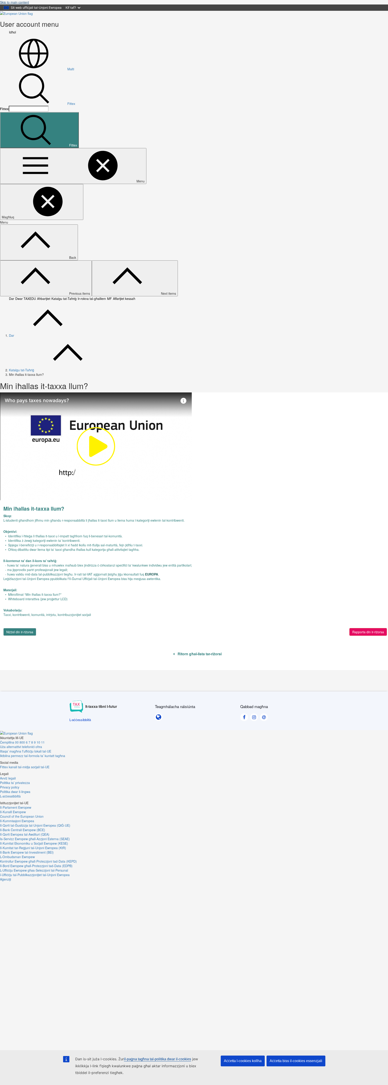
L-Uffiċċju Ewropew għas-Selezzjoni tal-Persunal (34, 870)
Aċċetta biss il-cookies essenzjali (296, 1061)
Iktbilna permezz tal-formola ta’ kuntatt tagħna (32, 755)
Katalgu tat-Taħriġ (64, 298)
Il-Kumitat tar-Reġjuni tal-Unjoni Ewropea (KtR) (33, 848)
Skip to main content (14, 2)
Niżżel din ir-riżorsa (19, 632)
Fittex (71, 103)
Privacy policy (9, 787)
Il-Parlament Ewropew (15, 807)
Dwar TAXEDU (25, 298)
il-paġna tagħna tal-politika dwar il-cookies (157, 1059)
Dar (11, 298)
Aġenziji (5, 879)
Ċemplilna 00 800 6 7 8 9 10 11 (22, 742)
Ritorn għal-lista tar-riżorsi (199, 653)
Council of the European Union (22, 816)
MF (109, 298)
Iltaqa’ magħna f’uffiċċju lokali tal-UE (25, 751)
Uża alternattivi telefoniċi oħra (21, 746)
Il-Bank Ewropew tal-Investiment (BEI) (27, 852)
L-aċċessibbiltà (10, 796)
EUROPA (151, 574)
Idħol (12, 32)
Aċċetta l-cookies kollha (243, 1061)
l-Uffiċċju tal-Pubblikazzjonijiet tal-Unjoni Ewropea (35, 874)
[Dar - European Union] (16, 13)
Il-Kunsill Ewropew (13, 812)
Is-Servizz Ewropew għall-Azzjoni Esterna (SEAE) (35, 839)
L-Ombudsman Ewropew (17, 857)
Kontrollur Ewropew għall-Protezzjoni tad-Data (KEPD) (38, 861)
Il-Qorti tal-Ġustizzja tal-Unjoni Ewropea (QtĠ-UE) (35, 825)
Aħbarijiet (43, 298)
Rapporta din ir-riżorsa (368, 632)
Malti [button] (70, 69)
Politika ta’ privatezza (15, 782)
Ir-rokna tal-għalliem (92, 298)
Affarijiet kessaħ (124, 298)
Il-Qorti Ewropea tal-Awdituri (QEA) (24, 834)
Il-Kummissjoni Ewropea (17, 821)
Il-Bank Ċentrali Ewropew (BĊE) (22, 830)
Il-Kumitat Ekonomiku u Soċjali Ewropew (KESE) (34, 843)
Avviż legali (8, 778)
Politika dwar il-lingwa (15, 791)
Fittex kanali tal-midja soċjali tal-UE (24, 767)
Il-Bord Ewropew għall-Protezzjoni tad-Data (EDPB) (36, 866)
